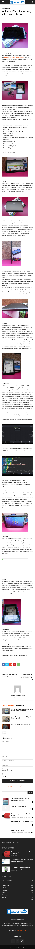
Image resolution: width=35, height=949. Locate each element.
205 (32, 832)
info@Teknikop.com (21, 930)
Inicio (3, 6)
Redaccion (13, 802)
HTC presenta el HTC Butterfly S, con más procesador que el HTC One (26, 677)
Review (8, 8)
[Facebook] (13, 941)
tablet (10, 655)
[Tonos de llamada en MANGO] (6, 808)
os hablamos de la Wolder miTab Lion (14, 57)
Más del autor (20, 705)
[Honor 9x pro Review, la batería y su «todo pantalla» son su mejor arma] (6, 711)
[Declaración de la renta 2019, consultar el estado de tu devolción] (6, 861)
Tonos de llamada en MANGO (19, 806)
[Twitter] (22, 941)
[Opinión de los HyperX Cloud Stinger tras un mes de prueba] (6, 719)
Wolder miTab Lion (23, 655)
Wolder (15, 655)
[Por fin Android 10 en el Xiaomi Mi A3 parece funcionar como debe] (6, 726)
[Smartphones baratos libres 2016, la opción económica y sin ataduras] (6, 869)
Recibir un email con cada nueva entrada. (13, 776)
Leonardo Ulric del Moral (10, 17)
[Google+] (17, 941)
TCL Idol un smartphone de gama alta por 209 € (9, 675)
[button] (32, 2)
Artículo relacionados (8, 705)
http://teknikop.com (17, 697)
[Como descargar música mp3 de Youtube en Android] (6, 816)
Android (7, 6)
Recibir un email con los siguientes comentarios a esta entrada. (18, 774)
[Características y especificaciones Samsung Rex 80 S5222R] (6, 802)
